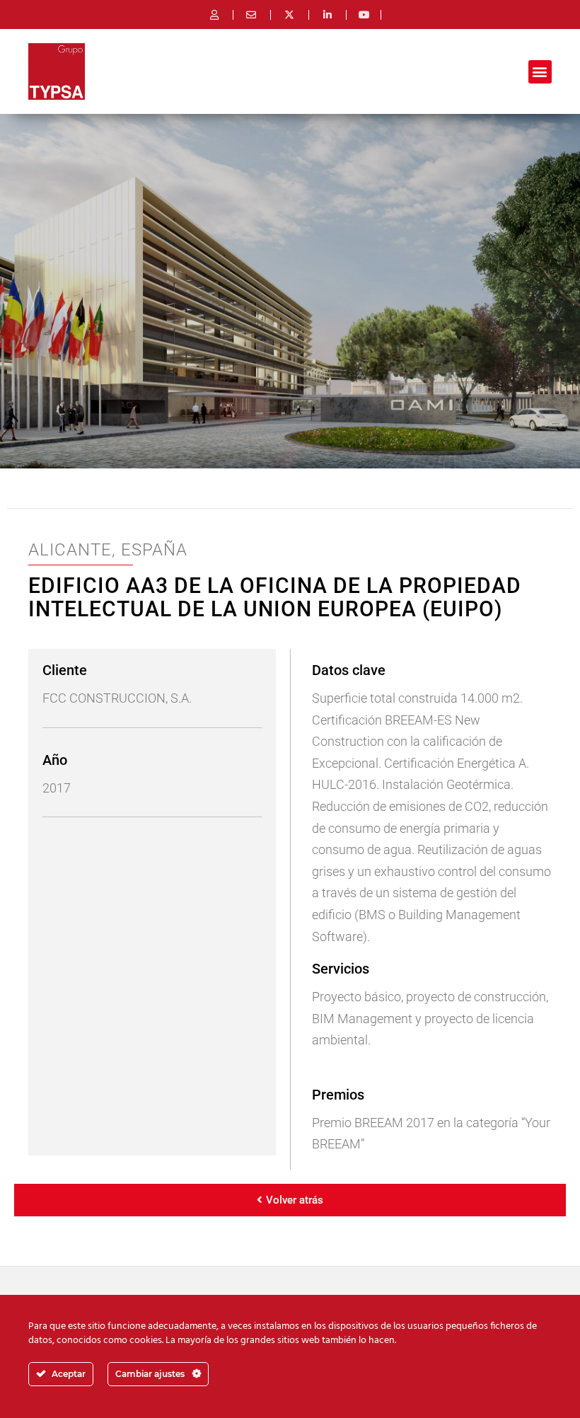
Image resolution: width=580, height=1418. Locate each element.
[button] (540, 71)
